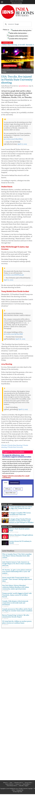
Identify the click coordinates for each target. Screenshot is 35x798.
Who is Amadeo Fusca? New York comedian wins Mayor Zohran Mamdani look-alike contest (17, 556)
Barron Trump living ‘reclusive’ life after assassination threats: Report (15, 616)
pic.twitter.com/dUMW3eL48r (14, 275)
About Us (5, 782)
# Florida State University (15, 447)
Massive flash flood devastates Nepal (19, 530)
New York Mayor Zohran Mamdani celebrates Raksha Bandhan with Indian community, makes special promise (15, 587)
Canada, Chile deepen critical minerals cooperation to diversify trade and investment (15, 603)
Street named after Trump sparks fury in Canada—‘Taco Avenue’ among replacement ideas (17, 579)
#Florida (4, 445)
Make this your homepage (16, 3)
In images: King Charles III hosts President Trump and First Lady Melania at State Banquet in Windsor (21, 521)
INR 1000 (18, 489)
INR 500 (8, 489)
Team (11, 782)
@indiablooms (23, 86)
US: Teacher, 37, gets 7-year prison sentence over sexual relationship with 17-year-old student (16, 571)
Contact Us (18, 784)
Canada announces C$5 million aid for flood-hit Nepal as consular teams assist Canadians (17, 610)
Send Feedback (26, 784)
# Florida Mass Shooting (14, 445)
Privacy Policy (28, 782)
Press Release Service (12, 785)
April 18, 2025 (20, 339)
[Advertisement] (17, 704)
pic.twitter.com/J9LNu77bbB (13, 334)
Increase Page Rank (17, 791)
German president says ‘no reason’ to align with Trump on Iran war (20, 507)
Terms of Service (9, 784)
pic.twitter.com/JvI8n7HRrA (13, 139)
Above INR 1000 (10, 493)
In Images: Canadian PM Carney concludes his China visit (20, 514)
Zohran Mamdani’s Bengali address (21, 535)
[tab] (6, 483)
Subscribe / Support (23, 785)
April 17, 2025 (22, 144)
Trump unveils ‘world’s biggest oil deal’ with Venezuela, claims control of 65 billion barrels (17, 595)
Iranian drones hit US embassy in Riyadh (20, 542)
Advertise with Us (18, 782)
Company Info (19, 790)
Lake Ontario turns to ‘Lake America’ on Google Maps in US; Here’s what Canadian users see (16, 564)
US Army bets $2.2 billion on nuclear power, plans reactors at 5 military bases (17, 622)
